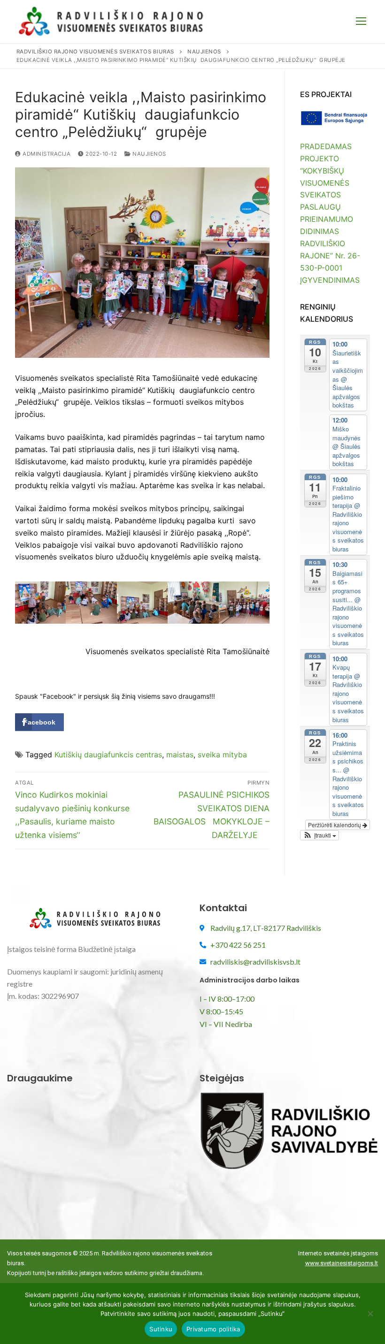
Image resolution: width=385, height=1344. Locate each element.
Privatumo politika (213, 1329)
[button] (319, 835)
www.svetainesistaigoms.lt (341, 1263)
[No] (370, 1317)
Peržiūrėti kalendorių (335, 825)
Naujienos (148, 154)
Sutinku (160, 1329)
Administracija (45, 154)
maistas (179, 754)
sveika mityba (222, 754)
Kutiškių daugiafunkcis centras (108, 754)
